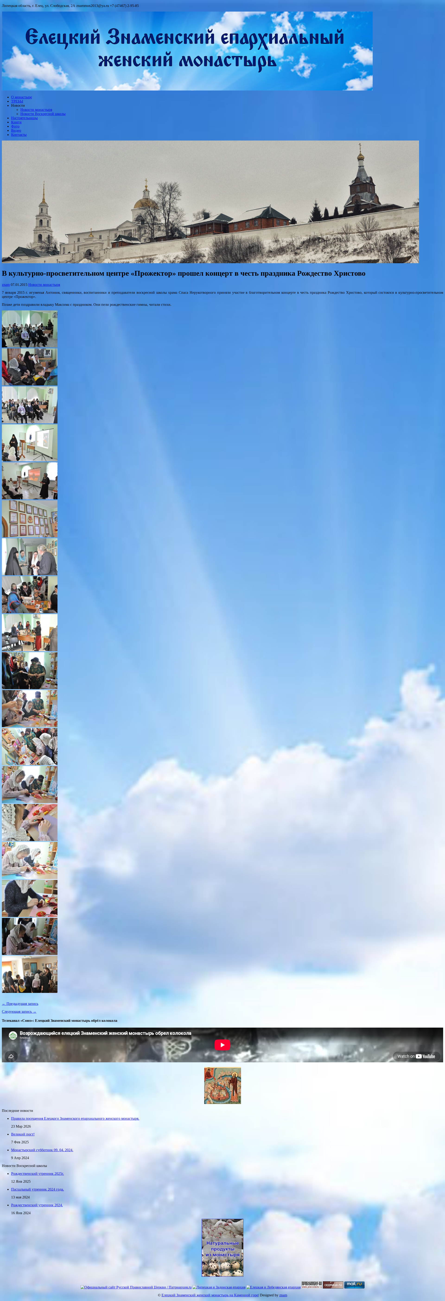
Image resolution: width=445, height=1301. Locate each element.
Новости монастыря (36, 110)
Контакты (19, 135)
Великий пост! (23, 1134)
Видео (16, 130)
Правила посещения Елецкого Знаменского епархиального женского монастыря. (75, 1118)
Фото (15, 126)
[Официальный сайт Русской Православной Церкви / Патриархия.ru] (136, 1287)
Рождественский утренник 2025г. (37, 1174)
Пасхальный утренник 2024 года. (37, 1189)
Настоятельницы (24, 118)
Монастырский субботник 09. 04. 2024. (42, 1150)
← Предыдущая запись (20, 1004)
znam (6, 285)
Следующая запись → (19, 1011)
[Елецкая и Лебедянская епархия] (273, 1287)
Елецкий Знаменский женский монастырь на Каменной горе (210, 1295)
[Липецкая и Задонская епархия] (219, 1287)
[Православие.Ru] (312, 1287)
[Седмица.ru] (333, 1287)
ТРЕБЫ (17, 101)
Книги (16, 122)
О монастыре (21, 97)
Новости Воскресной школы (43, 114)
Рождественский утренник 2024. (37, 1205)
